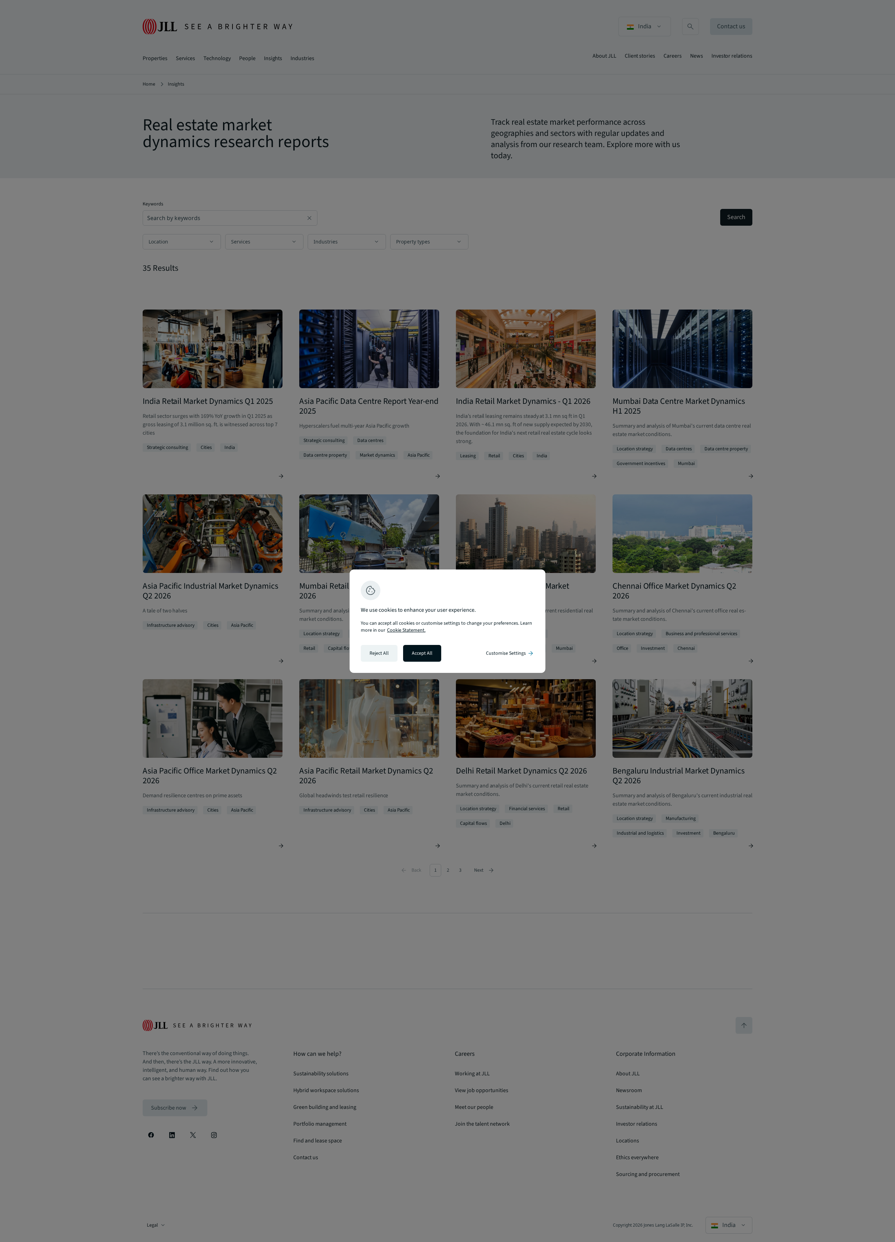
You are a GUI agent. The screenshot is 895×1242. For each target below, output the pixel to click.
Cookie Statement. (406, 630)
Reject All (379, 653)
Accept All (422, 653)
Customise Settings (510, 653)
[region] (447, 621)
